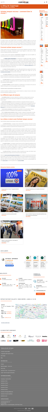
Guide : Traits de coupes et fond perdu (7, 372)
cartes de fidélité (21, 160)
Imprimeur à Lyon (4, 395)
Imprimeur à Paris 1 (4, 389)
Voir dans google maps (5, 322)
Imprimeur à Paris (4, 381)
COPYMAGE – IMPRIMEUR (11, 258)
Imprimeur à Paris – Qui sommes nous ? (8, 370)
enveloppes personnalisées (5, 71)
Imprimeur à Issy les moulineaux (6, 393)
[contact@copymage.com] (34, 290)
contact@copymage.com (40, 290)
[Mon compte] (44, 2)
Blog (2, 357)
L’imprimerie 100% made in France (7, 353)
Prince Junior (44, 257)
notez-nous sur (9, 265)
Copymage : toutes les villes (6, 378)
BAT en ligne (3, 355)
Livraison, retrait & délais (5, 351)
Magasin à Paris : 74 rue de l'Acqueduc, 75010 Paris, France (11, 404)
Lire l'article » (41, 40)
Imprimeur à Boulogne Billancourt (7, 391)
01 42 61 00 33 (39, 285)
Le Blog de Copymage (9, 6)
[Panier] (46, 2)
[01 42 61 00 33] (34, 287)
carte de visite (5, 160)
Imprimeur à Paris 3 (4, 385)
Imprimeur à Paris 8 (4, 383)
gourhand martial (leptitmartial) (30, 257)
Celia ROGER (37, 257)
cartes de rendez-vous (29, 65)
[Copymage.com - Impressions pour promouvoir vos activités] (24, 2)
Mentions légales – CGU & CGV (6, 366)
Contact (2, 364)
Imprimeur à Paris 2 (4, 387)
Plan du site (3, 368)
